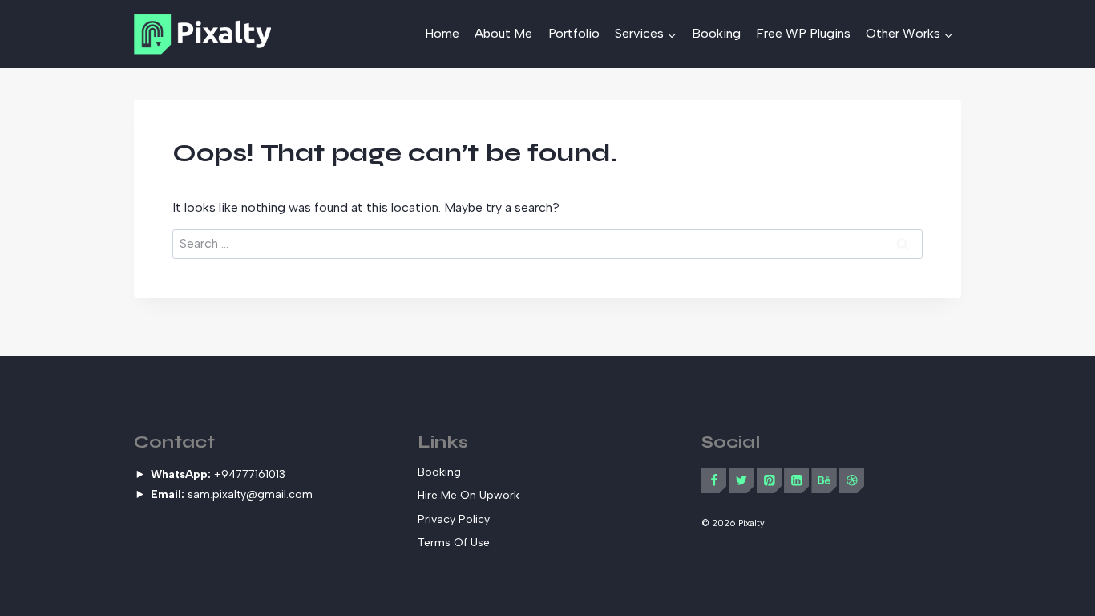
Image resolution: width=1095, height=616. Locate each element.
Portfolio (574, 33)
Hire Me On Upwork (468, 495)
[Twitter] (741, 480)
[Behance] (823, 480)
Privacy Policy (454, 519)
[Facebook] (713, 480)
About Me (503, 33)
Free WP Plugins (803, 33)
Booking (716, 33)
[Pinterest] (769, 480)
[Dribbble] (851, 480)
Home (442, 33)
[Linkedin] (796, 480)
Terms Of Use (454, 542)
